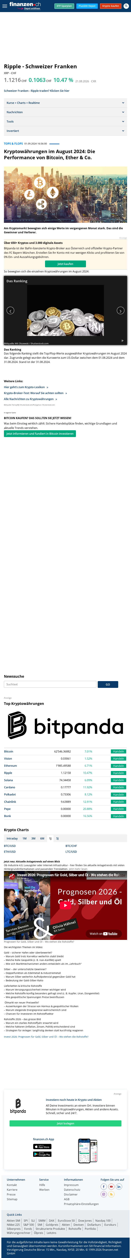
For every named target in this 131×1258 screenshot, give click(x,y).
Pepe (7, 809)
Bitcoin (8, 751)
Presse (11, 1194)
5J (57, 838)
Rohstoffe (75, 1229)
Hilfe (42, 1185)
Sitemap (12, 1199)
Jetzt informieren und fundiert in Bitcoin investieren (40, 434)
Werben (44, 1190)
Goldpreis (52, 1225)
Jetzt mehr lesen (78, 869)
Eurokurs (110, 1225)
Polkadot (10, 794)
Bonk (7, 816)
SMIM (41, 1220)
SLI (33, 1220)
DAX (51, 1220)
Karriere (12, 1190)
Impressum (71, 1185)
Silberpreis (14, 1229)
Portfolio (90, 1229)
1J (50, 838)
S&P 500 (28, 1225)
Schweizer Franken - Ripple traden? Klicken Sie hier (36, 90)
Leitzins (51, 1233)
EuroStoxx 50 (66, 1220)
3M (33, 838)
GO (108, 684)
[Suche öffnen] (126, 6)
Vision (8, 758)
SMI (40, 1225)
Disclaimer (71, 1194)
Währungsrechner (18, 1233)
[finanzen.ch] (25, 4)
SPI (26, 1220)
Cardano (9, 787)
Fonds (28, 1229)
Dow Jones (85, 1220)
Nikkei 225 (13, 1225)
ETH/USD (10, 852)
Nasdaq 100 (103, 1220)
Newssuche (14, 676)
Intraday (12, 838)
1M (25, 838)
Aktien (66, 1225)
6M (42, 838)
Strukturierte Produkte (50, 1229)
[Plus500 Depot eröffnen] (29, 8)
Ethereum (10, 766)
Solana (8, 780)
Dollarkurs (94, 1225)
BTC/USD (10, 846)
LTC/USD (71, 852)
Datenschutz (72, 1190)
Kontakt (12, 1185)
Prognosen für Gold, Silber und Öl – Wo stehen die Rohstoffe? (39, 941)
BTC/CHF (71, 846)
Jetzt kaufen (65, 264)
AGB (66, 1199)
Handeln (118, 751)
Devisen (79, 1225)
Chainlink (10, 802)
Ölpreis (38, 1233)
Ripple (8, 773)
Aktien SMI (13, 1220)
